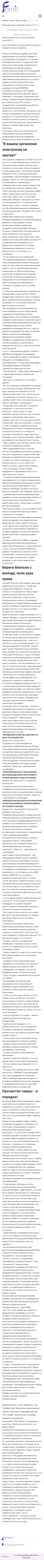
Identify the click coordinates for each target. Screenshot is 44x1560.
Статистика (26, 1557)
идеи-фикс (23, 1521)
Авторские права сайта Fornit (27, 1555)
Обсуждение (7, 1538)
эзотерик (32, 1516)
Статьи (12, 20)
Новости (5, 20)
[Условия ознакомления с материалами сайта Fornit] (40, 16)
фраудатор (35, 1519)
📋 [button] (38, 25)
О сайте (24, 20)
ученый (5, 1507)
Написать (5, 1556)
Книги (18, 20)
